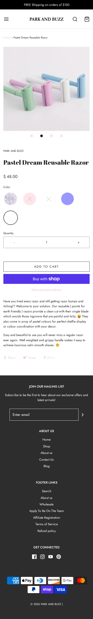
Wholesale (46, 504)
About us (46, 453)
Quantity (8, 233)
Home (6, 38)
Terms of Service (46, 524)
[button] (46, 89)
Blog (47, 466)
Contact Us (46, 459)
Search (46, 491)
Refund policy (46, 531)
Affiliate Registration (46, 517)
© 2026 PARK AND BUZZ (45, 604)
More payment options (46, 289)
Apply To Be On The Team (46, 511)
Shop (46, 446)
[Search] (75, 19)
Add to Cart (46, 266)
